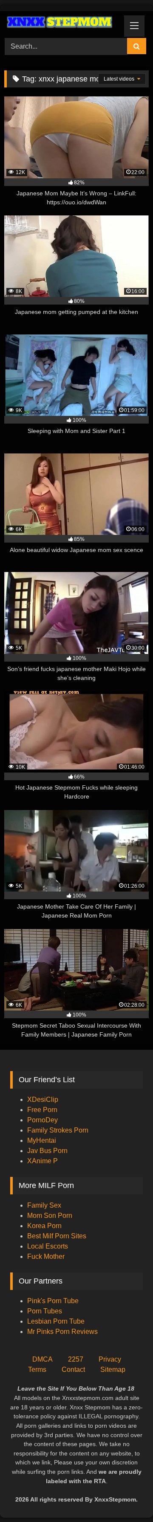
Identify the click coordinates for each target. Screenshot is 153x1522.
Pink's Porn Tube (53, 1300)
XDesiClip (42, 1099)
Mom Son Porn (49, 1215)
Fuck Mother (46, 1256)
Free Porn (42, 1109)
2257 (75, 1359)
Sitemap (112, 1369)
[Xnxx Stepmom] (62, 23)
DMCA (42, 1359)
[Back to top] (126, 1496)
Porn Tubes (44, 1311)
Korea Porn (44, 1225)
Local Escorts (47, 1246)
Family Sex (44, 1205)
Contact (73, 1369)
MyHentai (41, 1140)
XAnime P (42, 1161)
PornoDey (42, 1120)
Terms (37, 1369)
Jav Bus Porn (47, 1150)
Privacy (110, 1359)
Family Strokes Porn (57, 1130)
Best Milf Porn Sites (56, 1236)
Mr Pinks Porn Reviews (63, 1331)
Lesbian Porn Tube (56, 1321)
